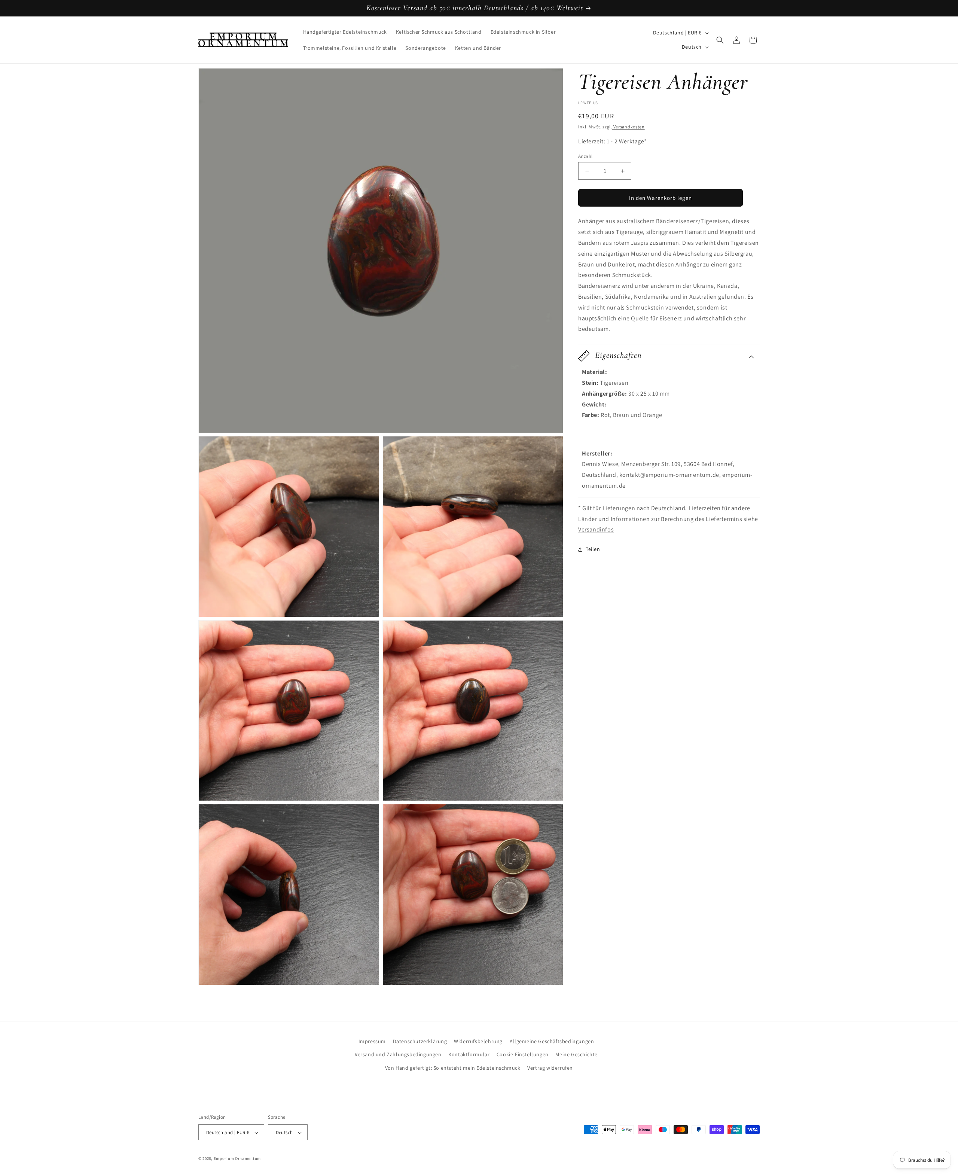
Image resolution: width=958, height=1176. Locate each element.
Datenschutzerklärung (420, 1041)
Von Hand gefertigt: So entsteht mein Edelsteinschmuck (453, 1067)
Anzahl (585, 156)
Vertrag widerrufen (550, 1067)
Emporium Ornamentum (237, 1158)
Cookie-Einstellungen (523, 1054)
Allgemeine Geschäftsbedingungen (552, 1041)
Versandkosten (628, 127)
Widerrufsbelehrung (478, 1041)
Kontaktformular (468, 1054)
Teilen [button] (593, 549)
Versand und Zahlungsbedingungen (398, 1054)
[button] (720, 40)
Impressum (372, 1041)
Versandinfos (596, 530)
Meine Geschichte (576, 1054)
